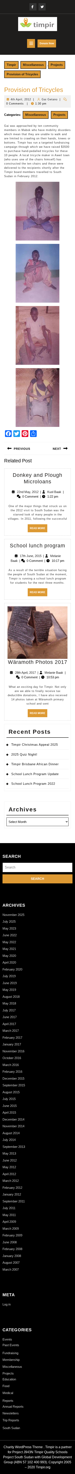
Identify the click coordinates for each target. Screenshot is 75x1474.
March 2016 (10, 1065)
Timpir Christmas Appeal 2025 (34, 744)
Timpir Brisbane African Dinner (35, 764)
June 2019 (9, 983)
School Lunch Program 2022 (33, 783)
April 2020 (9, 962)
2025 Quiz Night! (24, 754)
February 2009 (12, 1235)
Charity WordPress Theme (23, 1447)
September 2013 (13, 1146)
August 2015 (11, 1092)
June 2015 (9, 1106)
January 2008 (11, 1256)
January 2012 (11, 1194)
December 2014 (13, 1119)
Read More (38, 529)
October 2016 (11, 1058)
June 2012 (9, 1160)
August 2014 (11, 1133)
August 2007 (11, 1262)
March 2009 (10, 1228)
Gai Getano (50, 99)
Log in (6, 1304)
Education (9, 1379)
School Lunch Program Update (35, 774)
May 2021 (9, 949)
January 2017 (11, 1044)
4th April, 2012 (21, 99)
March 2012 (10, 1180)
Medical (7, 1393)
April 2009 (9, 1221)
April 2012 (9, 1174)
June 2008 (9, 1242)
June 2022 (9, 935)
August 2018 (11, 996)
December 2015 (13, 1078)
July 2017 (9, 1010)
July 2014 (9, 1140)
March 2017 (10, 1030)
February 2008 (12, 1249)
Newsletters (10, 1413)
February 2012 (12, 1187)
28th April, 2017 (25, 672)
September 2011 (13, 1201)
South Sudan (11, 1428)
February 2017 (12, 1037)
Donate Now (48, 44)
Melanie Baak (54, 672)
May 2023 (9, 928)
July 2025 (9, 921)
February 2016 (12, 1071)
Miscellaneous (33, 65)
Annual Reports (13, 1406)
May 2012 (9, 1167)
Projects (57, 65)
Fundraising (10, 1353)
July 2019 (9, 976)
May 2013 (9, 1153)
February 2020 (12, 969)
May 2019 (9, 989)
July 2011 (8, 1208)
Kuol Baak (54, 492)
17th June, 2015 (30, 556)
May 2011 (9, 1215)
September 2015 (13, 1085)
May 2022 (9, 942)
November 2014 (13, 1126)
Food (5, 1386)
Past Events (10, 1345)
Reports (7, 1400)
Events (7, 1339)
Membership (11, 1360)
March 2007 (10, 1269)
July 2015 (9, 1099)
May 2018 (9, 1003)
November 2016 (13, 1051)
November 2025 (13, 915)
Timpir (11, 65)
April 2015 (9, 1112)
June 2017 (9, 1017)
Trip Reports (10, 1420)
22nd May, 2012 (28, 492)
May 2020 (9, 955)
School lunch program (37, 545)
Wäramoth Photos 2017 (37, 662)
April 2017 (9, 1024)
